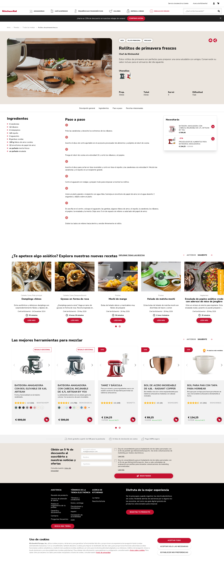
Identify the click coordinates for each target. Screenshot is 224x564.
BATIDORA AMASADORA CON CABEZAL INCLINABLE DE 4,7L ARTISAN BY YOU (194, 128)
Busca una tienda (63, 526)
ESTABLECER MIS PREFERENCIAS (174, 552)
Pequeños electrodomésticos (90, 11)
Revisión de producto (59, 495)
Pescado (147, 40)
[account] (214, 3)
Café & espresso (61, 11)
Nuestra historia (98, 501)
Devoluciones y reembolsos (77, 507)
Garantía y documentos (56, 512)
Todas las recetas (29, 27)
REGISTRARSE (145, 476)
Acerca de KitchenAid (200, 3)
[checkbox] (115, 449)
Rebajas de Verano (161, 11)
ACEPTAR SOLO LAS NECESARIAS (174, 546)
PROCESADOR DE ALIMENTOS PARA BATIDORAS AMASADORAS (193, 143)
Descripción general (87, 108)
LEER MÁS (31, 320)
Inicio (8, 27)
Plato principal (134, 40)
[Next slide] (49, 365)
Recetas (16, 27)
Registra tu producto (140, 512)
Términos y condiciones (75, 499)
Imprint (73, 511)
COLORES (116, 11)
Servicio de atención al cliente (178, 3)
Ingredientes (104, 108)
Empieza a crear (137, 11)
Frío (122, 40)
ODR (73, 520)
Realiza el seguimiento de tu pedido (58, 505)
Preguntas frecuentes (59, 519)
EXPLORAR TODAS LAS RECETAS (132, 255)
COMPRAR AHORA (136, 18)
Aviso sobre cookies (137, 550)
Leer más (121, 456)
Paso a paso (117, 108)
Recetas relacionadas (134, 108)
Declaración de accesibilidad (77, 516)
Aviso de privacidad (103, 553)
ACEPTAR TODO (174, 540)
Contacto (54, 516)
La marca (95, 498)
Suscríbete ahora (221, 282)
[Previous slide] (14, 365)
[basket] (218, 3)
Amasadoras (39, 11)
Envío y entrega (77, 503)
